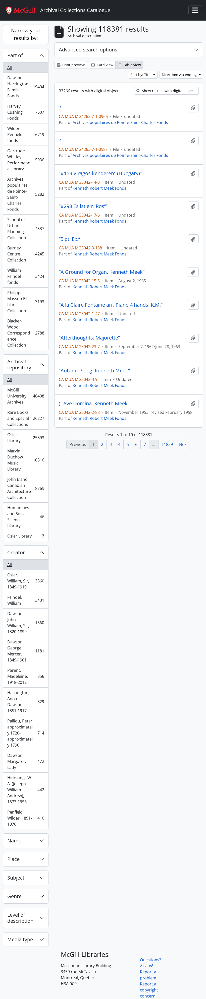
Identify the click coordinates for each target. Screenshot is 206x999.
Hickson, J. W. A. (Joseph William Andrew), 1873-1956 (25, 790)
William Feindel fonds (25, 276)
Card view (104, 64)
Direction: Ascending (180, 74)
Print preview (73, 64)
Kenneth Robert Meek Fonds (99, 188)
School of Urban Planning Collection (25, 228)
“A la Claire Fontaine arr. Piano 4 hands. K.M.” (111, 305)
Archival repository (19, 364)
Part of (15, 55)
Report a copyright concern (149, 990)
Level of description (20, 917)
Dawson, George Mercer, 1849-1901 (25, 651)
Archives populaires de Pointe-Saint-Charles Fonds (25, 194)
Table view (131, 64)
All (9, 67)
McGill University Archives (25, 396)
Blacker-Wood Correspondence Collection (25, 333)
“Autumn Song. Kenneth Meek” (94, 371)
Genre (14, 896)
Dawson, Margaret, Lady (25, 761)
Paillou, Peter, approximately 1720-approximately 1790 (25, 733)
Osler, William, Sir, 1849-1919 (25, 581)
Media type (20, 939)
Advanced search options (88, 49)
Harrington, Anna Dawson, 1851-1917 (25, 701)
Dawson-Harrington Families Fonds (25, 87)
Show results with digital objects (168, 90)
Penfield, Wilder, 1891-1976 (25, 818)
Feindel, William (25, 600)
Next (183, 444)
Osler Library (25, 437)
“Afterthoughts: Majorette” (89, 338)
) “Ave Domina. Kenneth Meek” (94, 404)
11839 (167, 444)
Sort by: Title (141, 74)
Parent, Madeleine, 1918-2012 (25, 676)
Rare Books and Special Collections (25, 418)
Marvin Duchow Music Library (25, 460)
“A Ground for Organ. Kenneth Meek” (101, 272)
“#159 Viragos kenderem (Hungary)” (100, 173)
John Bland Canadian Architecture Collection (25, 488)
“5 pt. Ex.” (69, 239)
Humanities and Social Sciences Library (25, 516)
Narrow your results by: (25, 34)
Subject (15, 877)
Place (13, 859)
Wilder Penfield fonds (25, 134)
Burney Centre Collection (25, 254)
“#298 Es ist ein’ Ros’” (83, 206)
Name (14, 840)
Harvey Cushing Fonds (25, 112)
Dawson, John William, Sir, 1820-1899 (25, 622)
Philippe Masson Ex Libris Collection (25, 301)
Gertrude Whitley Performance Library (25, 160)
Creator (16, 552)
